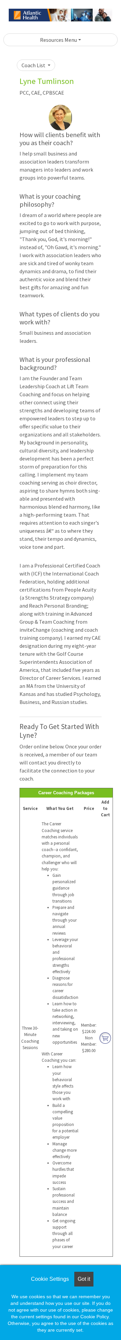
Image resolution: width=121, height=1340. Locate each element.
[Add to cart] (105, 1037)
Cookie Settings (50, 1279)
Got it (84, 1279)
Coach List (34, 65)
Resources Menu (58, 39)
